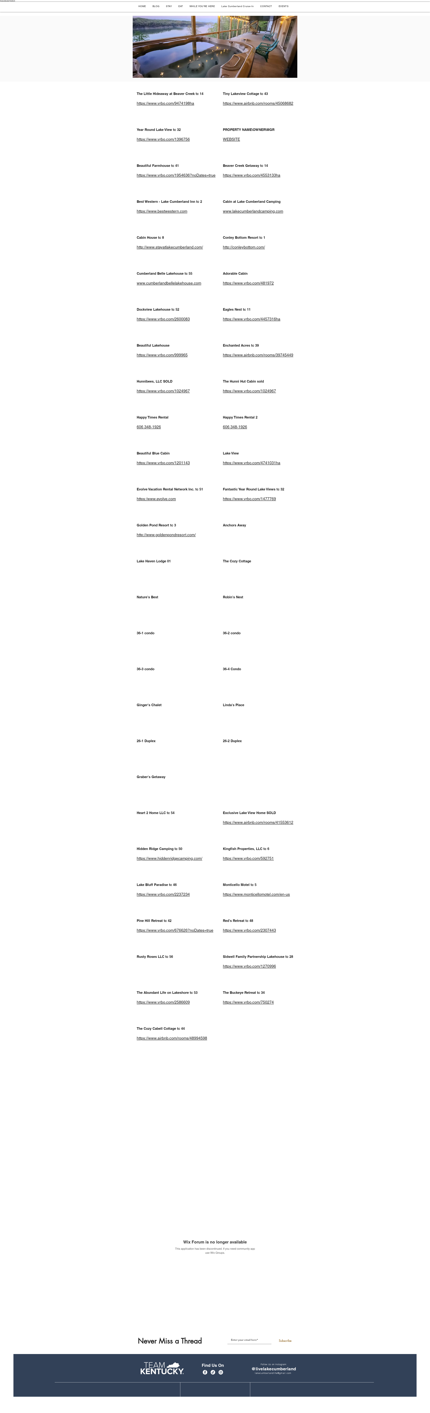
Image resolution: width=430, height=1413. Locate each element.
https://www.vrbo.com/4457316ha (251, 319)
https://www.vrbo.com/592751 (248, 858)
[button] (215, 47)
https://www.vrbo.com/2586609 (163, 1002)
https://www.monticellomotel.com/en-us (256, 894)
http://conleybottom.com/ (244, 247)
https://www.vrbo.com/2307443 (249, 930)
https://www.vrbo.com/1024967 (163, 391)
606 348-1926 (149, 427)
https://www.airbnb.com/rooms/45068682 (258, 103)
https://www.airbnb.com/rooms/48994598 (172, 1038)
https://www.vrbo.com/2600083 (163, 319)
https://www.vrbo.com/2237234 (163, 894)
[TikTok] (213, 1372)
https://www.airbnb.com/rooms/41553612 (258, 822)
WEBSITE (231, 139)
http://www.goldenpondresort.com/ (166, 535)
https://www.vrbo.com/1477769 (249, 499)
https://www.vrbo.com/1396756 (163, 139)
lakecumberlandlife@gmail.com (273, 1373)
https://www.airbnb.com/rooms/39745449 (258, 355)
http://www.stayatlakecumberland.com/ (170, 247)
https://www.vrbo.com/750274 (248, 1002)
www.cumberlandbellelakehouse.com (169, 283)
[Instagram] (221, 1372)
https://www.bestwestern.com (162, 211)
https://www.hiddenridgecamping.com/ (169, 858)
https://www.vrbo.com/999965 (162, 355)
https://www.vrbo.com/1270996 (249, 966)
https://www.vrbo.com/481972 (248, 283)
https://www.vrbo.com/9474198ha (165, 103)
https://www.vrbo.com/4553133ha (251, 175)
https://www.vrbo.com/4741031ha (251, 463)
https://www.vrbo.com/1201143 (163, 463)
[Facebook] (205, 1372)
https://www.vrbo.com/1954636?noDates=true (176, 175)
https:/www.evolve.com (156, 499)
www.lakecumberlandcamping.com (253, 211)
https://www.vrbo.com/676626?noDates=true (175, 930)
